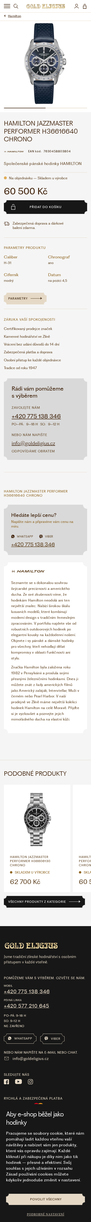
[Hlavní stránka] (46, 6)
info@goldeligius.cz (33, 443)
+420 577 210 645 (26, 1006)
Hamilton (14, 16)
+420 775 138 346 (36, 416)
